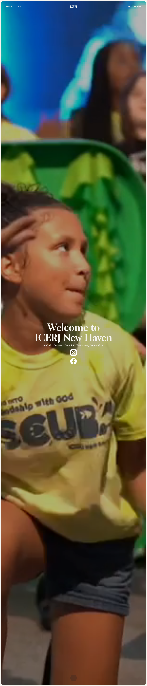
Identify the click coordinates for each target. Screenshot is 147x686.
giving (9, 7)
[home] (73, 6)
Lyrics (19, 7)
